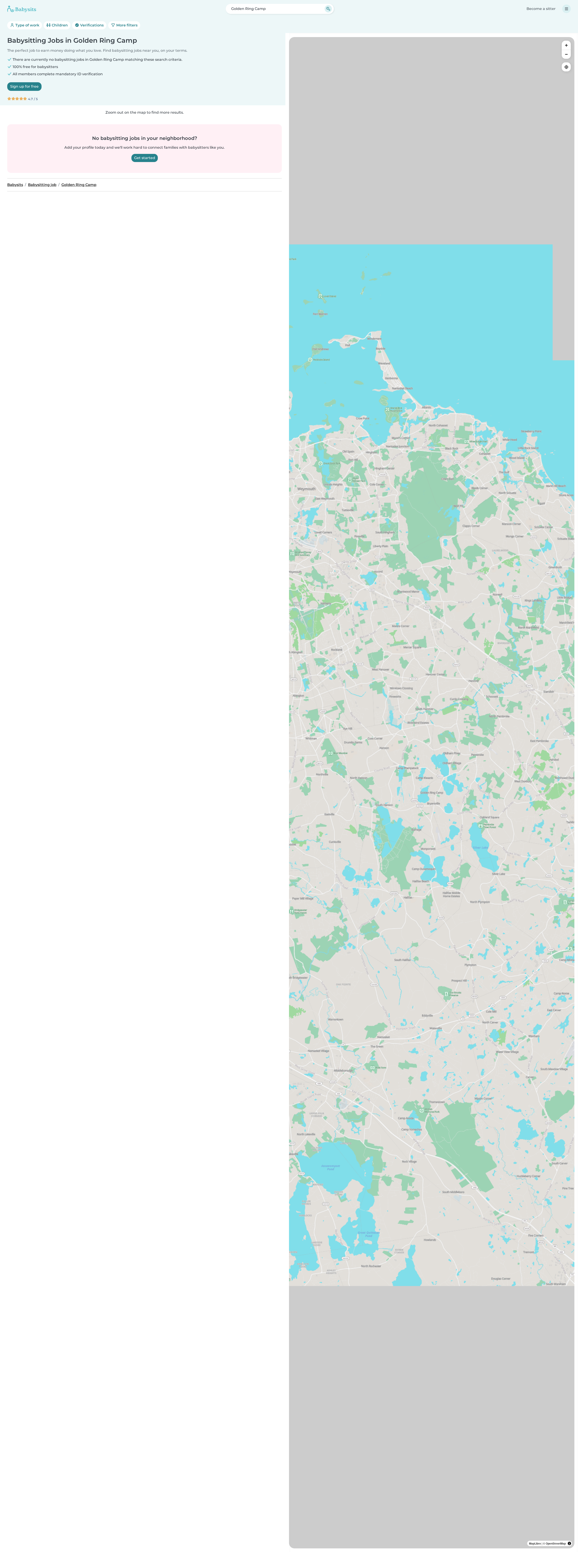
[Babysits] (21, 9)
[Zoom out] (566, 54)
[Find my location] (566, 66)
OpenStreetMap (556, 1543)
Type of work (26, 25)
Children (59, 25)
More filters (126, 25)
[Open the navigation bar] (566, 9)
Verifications (91, 25)
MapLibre (535, 1543)
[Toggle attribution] (569, 1543)
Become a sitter (541, 9)
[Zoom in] (566, 45)
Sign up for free (24, 86)
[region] (431, 792)
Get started (144, 158)
